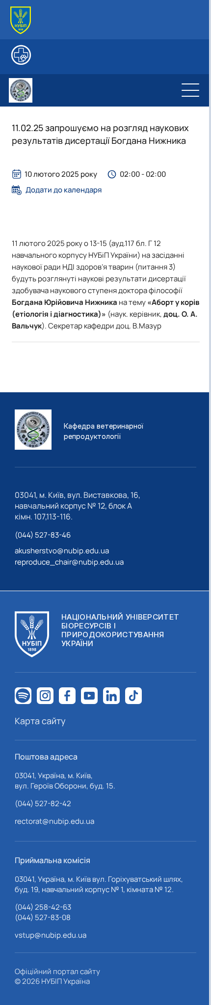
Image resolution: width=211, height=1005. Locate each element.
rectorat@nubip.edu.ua (54, 821)
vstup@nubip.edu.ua (50, 935)
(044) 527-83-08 (43, 917)
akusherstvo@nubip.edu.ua (62, 550)
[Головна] (20, 20)
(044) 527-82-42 (43, 803)
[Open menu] (190, 90)
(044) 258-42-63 (43, 907)
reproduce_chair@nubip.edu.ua (69, 562)
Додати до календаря (64, 190)
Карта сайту (40, 720)
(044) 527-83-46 (43, 535)
